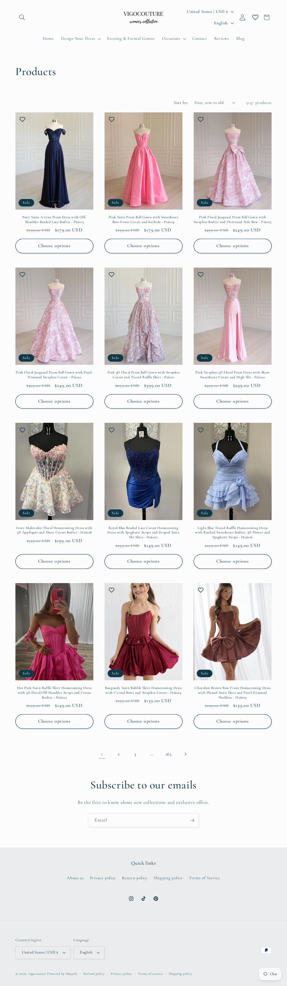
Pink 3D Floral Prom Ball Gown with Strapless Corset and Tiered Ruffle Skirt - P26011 (143, 374)
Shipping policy (168, 877)
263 (169, 754)
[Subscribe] (192, 820)
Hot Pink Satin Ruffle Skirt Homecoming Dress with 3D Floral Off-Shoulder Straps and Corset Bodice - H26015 (54, 693)
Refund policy (94, 974)
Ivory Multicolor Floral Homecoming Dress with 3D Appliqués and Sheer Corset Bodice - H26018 (54, 530)
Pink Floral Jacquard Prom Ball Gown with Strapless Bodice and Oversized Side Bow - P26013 (233, 219)
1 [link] (102, 754)
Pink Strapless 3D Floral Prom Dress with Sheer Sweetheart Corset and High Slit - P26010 (232, 374)
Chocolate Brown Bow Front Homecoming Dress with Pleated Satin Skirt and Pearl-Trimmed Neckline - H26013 (232, 693)
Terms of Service (204, 877)
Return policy (135, 877)
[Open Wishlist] (255, 17)
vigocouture (37, 974)
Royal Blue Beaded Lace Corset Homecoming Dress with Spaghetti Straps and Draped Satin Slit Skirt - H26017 (143, 533)
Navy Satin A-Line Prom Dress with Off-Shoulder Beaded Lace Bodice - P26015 (54, 219)
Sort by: (181, 102)
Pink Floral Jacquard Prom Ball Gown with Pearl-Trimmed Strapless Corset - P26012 (54, 374)
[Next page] (185, 754)
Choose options (54, 246)
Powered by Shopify (62, 974)
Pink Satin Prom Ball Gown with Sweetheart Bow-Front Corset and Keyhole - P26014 (144, 219)
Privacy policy (103, 877)
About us (75, 877)
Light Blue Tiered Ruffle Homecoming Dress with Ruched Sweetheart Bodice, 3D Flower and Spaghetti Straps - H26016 (232, 533)
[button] (22, 17)
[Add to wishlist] (22, 119)
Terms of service (150, 974)
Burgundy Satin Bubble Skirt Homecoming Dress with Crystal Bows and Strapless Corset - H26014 (143, 690)
